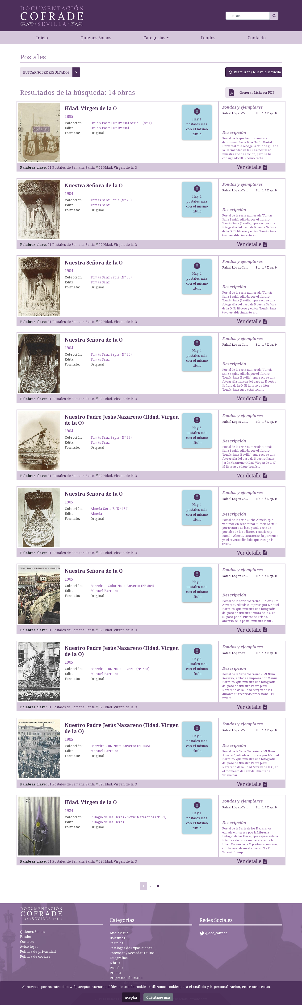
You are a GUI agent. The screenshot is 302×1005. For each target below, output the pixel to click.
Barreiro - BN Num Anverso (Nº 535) (120, 746)
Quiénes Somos (95, 37)
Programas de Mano (126, 977)
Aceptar (131, 997)
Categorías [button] (154, 37)
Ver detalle (249, 167)
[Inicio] (52, 15)
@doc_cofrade (216, 933)
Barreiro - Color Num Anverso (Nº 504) (122, 585)
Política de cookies (35, 956)
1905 (69, 502)
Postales (116, 967)
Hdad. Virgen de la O (91, 108)
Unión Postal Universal (110, 128)
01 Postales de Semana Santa (71, 167)
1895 (69, 116)
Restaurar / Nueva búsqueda (257, 72)
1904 (69, 193)
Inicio (42, 37)
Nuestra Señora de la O (94, 185)
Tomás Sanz (100, 205)
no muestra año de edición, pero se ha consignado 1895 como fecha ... (250, 148)
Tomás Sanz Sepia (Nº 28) (111, 200)
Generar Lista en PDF (256, 92)
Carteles (116, 943)
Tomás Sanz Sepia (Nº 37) (111, 437)
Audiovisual (120, 933)
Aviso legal (29, 946)
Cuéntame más (158, 997)
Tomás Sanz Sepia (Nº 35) (111, 277)
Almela (96, 513)
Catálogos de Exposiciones (131, 948)
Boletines (117, 938)
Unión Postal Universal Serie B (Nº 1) (121, 123)
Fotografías (119, 958)
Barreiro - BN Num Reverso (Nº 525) (120, 668)
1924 (69, 810)
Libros (115, 963)
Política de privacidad (38, 951)
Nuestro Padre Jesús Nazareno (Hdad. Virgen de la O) (122, 420)
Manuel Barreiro (104, 590)
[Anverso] (39, 131)
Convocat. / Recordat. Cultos (132, 953)
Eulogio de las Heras (107, 822)
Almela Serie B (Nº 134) (110, 508)
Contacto (257, 37)
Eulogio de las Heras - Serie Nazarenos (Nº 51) (128, 817)
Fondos (208, 37)
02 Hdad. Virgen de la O (118, 167)
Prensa (115, 972)
